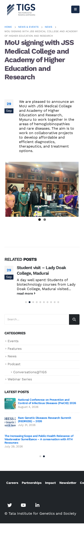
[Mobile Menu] (75, 9)
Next (71, 188)
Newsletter (67, 482)
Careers (12, 482)
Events (13, 341)
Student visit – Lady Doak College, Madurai (41, 270)
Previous (12, 188)
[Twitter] (9, 505)
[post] (10, 403)
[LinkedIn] (37, 505)
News (12, 356)
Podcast (14, 364)
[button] (26, 302)
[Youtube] (23, 505)
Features (15, 349)
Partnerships (31, 482)
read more (25, 293)
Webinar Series (20, 379)
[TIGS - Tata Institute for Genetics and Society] (21, 9)
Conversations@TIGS (30, 372)
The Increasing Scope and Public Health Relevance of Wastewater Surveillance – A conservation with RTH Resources (38, 439)
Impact (50, 482)
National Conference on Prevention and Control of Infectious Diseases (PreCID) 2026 (47, 401)
